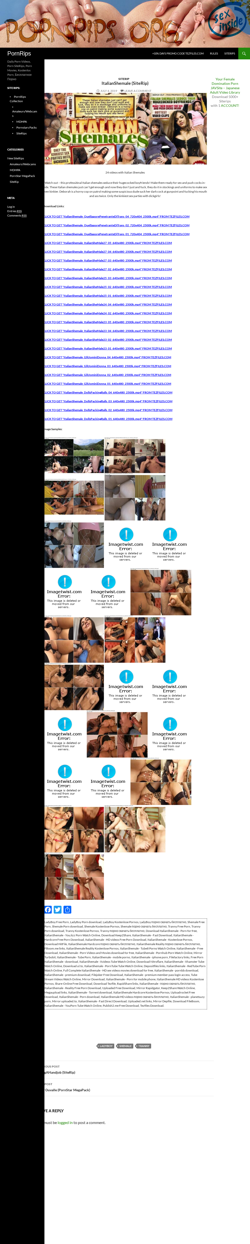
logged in (65, 1122)
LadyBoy (106, 1046)
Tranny (143, 1046)
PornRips (19, 53)
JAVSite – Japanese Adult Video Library (225, 90)
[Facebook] (2, 26)
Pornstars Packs (26, 127)
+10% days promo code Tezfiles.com (178, 53)
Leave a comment (138, 91)
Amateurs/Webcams (23, 164)
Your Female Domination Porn (225, 81)
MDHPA (21, 121)
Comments (17, 215)
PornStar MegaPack (22, 176)
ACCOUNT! (230, 105)
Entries (14, 211)
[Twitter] (2, 28)
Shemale (125, 1046)
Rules (214, 53)
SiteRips (229, 53)
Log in (11, 206)
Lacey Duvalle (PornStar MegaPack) (63, 1087)
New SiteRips (15, 158)
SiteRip (123, 79)
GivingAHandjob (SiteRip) (55, 1069)
